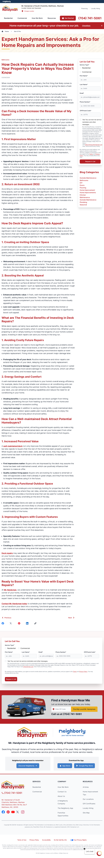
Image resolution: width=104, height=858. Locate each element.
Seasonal (83, 205)
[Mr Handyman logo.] (10, 8)
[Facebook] (3, 623)
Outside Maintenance (88, 178)
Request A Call (90, 161)
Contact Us (62, 792)
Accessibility (46, 840)
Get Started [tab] (69, 18)
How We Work (63, 787)
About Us (61, 796)
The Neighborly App (65, 808)
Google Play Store (86, 766)
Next (70, 618)
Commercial (86, 72)
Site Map (86, 813)
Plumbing (83, 202)
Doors (82, 185)
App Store (66, 766)
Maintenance (85, 197)
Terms (91, 154)
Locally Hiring (88, 808)
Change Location (29, 11)
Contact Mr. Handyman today (14, 604)
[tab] (22, 18)
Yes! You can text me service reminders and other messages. (91, 122)
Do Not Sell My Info (60, 840)
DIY (81, 183)
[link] (35, 623)
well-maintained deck (12, 446)
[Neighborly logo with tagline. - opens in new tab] (72, 732)
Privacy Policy (83, 671)
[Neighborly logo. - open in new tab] (6, 1)
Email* (82, 93)
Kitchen (83, 195)
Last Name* (84, 84)
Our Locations (88, 799)
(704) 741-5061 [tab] (90, 18)
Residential (86, 68)
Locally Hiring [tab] (95, 8)
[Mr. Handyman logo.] (32, 732)
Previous (7, 618)
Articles (86, 787)
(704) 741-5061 (72, 714)
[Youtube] (13, 812)
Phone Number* (85, 102)
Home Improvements (88, 192)
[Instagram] (22, 812)
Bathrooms (5, 60)
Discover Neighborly (26, 766)
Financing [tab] (84, 8)
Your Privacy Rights (80, 840)
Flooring (83, 188)
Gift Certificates (89, 804)
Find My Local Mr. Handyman (84, 709)
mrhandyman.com (28, 666)
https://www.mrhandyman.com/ (94, 144)
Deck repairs (7, 553)
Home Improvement (87, 190)
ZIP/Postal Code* (85, 110)
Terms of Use (21, 840)
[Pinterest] (19, 623)
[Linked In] (27, 623)
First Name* (84, 76)
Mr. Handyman (10, 590)
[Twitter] (11, 623)
